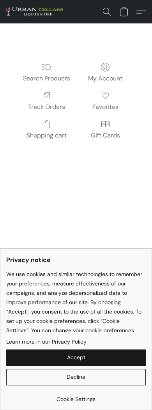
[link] (76, 396)
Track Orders (46, 107)
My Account (105, 78)
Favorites (105, 107)
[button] (36, 11)
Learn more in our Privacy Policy (46, 341)
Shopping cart (47, 135)
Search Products (46, 78)
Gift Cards (105, 135)
